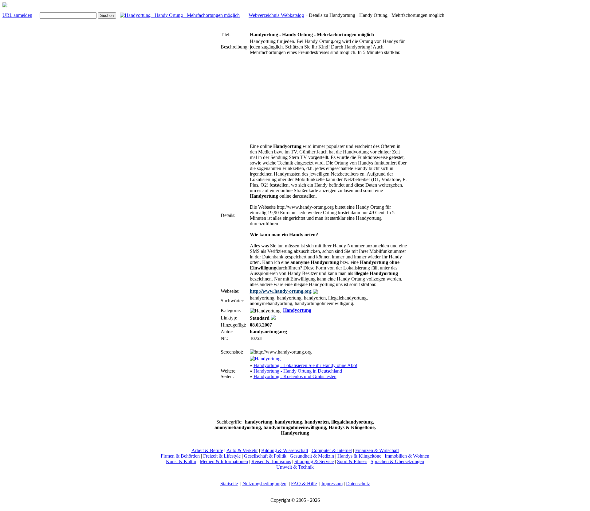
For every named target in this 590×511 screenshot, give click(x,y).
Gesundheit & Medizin (312, 456)
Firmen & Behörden (180, 456)
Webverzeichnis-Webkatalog (276, 15)
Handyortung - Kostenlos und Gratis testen (295, 376)
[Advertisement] (201, 122)
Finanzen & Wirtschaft (377, 450)
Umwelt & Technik (295, 467)
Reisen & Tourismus (271, 461)
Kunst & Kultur (181, 461)
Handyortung (297, 310)
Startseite (229, 483)
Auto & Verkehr (242, 450)
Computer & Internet (332, 450)
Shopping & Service (314, 461)
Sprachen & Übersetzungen (397, 461)
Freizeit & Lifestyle (222, 456)
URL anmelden (17, 15)
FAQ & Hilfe (304, 483)
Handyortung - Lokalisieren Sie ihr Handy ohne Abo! (305, 365)
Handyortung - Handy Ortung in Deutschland (298, 371)
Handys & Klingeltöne (359, 456)
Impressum (332, 483)
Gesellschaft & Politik (265, 456)
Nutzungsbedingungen (264, 483)
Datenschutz (358, 483)
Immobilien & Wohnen (407, 456)
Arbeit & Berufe (207, 450)
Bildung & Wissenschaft (284, 450)
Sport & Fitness (352, 461)
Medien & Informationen (224, 461)
